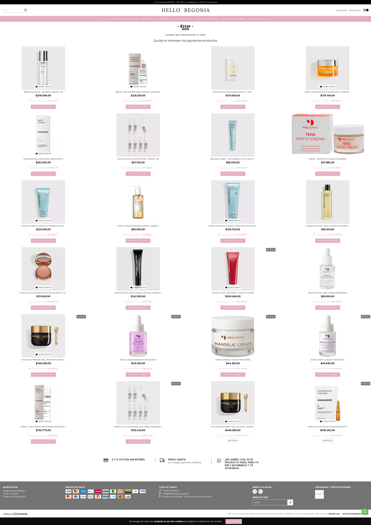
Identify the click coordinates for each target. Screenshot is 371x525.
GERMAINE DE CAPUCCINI (125, 19)
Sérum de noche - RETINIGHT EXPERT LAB (43, 92)
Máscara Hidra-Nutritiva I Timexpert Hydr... (43, 226)
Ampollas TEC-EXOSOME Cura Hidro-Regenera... (138, 427)
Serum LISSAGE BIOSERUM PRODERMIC (138, 360)
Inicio (105, 19)
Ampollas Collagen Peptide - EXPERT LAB (138, 159)
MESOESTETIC (148, 19)
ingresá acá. (334, 514)
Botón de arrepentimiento (355, 514)
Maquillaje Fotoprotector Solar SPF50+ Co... (43, 293)
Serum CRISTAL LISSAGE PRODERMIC (328, 360)
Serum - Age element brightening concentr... (138, 92)
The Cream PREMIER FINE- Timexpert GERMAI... (43, 360)
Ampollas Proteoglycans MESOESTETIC (328, 427)
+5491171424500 (170, 490)
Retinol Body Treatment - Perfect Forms (233, 293)
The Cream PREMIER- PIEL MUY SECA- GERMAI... (233, 427)
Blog (251, 19)
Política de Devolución (14, 496)
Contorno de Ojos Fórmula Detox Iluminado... (138, 293)
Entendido (233, 521)
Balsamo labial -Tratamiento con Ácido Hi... (232, 159)
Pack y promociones (233, 19)
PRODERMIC (165, 19)
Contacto (263, 19)
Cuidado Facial (183, 19)
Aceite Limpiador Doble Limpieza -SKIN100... (138, 226)
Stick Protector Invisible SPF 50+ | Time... (233, 92)
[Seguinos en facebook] (260, 491)
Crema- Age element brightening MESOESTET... (43, 427)
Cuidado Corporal (207, 19)
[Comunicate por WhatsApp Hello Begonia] (365, 511)
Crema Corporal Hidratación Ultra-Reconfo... (233, 226)
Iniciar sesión (355, 10)
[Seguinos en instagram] (255, 491)
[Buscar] (25, 10)
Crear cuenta (341, 10)
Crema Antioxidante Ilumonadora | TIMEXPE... (327, 92)
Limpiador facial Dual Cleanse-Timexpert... (327, 226)
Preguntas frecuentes (14, 490)
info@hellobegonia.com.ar (175, 493)
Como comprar (10, 493)
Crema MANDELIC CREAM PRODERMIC (233, 360)
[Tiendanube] (15, 515)
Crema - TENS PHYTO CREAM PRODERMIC (327, 159)
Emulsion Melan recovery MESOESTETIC (43, 159)
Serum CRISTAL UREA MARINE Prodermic (327, 293)
